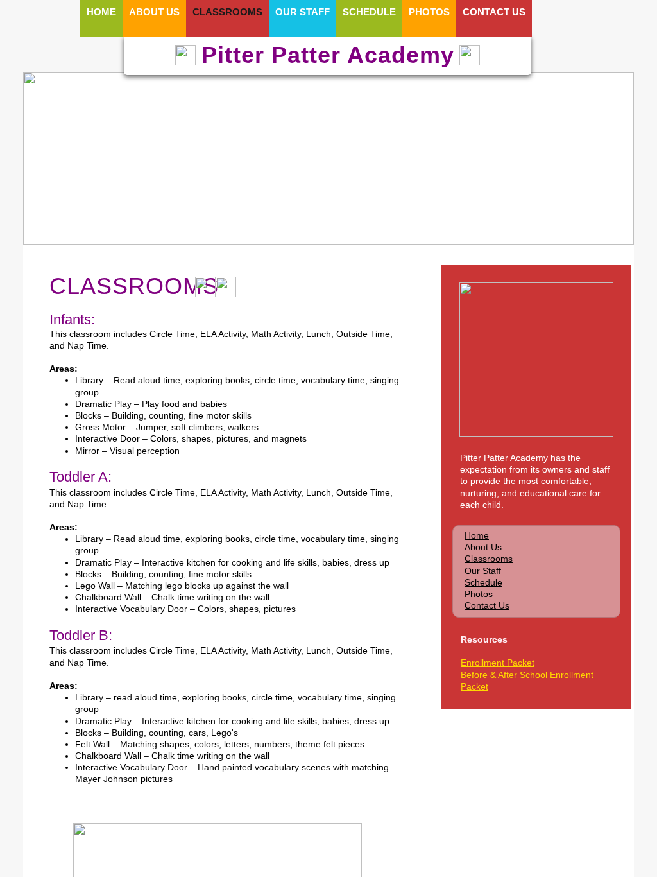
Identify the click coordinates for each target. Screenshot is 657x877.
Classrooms (489, 558)
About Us (483, 547)
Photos (479, 594)
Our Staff (483, 571)
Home (477, 535)
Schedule (483, 582)
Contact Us (487, 605)
